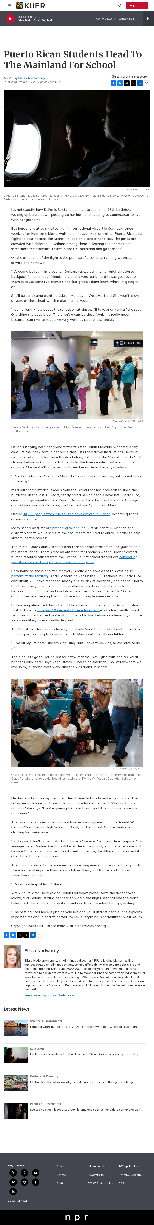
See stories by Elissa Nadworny (49, 995)
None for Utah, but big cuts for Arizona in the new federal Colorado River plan (83, 1027)
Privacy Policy (96, 1175)
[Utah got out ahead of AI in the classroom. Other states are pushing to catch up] (16, 1055)
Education (37, 1048)
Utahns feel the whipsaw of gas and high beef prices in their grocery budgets (83, 1082)
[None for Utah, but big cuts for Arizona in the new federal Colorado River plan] (16, 1028)
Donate (139, 6)
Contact (61, 1175)
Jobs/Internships (97, 1166)
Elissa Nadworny (31, 78)
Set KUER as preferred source (131, 76)
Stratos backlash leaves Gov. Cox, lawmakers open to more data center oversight (86, 1109)
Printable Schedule (130, 1175)
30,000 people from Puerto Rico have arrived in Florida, (67, 514)
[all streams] (148, 18)
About (60, 1166)
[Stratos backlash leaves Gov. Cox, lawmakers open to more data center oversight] (16, 1111)
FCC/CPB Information (100, 1183)
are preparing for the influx (67, 528)
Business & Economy (44, 1076)
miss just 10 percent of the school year (68, 610)
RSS (121, 1183)
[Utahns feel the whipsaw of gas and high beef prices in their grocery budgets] (16, 1083)
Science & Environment (46, 1021)
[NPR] (77, 1217)
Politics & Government (45, 1104)
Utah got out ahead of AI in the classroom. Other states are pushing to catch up (84, 1054)
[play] (10, 19)
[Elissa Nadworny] (12, 956)
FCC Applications (129, 1166)
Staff (60, 1183)
